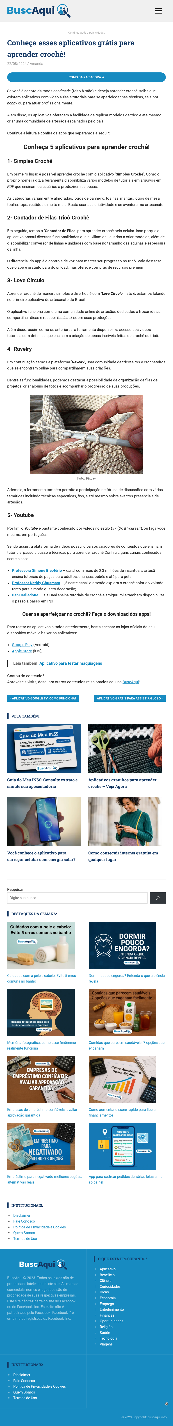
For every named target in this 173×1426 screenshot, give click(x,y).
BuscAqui (131, 682)
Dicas (104, 1292)
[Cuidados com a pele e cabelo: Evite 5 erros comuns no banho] (41, 947)
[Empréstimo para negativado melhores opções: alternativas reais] (41, 1148)
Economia (108, 1298)
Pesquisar (15, 889)
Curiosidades (110, 1286)
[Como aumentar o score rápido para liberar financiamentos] (122, 1081)
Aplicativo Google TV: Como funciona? (44, 699)
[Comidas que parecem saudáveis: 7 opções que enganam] (122, 1014)
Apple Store (22, 651)
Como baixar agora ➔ (86, 77)
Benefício (107, 1275)
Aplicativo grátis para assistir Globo (129, 699)
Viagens (106, 1344)
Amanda (36, 64)
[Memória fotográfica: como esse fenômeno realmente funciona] (41, 1014)
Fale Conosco (24, 1221)
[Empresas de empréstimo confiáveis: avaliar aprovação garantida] (41, 1081)
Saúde (105, 1333)
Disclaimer (21, 1215)
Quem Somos (24, 1233)
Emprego (107, 1304)
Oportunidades (111, 1321)
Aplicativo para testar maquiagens (70, 663)
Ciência (106, 1280)
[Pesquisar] (158, 897)
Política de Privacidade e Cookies (39, 1227)
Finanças (107, 1315)
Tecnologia (108, 1338)
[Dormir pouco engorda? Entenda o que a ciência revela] (122, 947)
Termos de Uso (25, 1239)
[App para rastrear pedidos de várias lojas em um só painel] (122, 1148)
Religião (106, 1327)
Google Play (22, 644)
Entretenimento (112, 1309)
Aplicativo (108, 1269)
